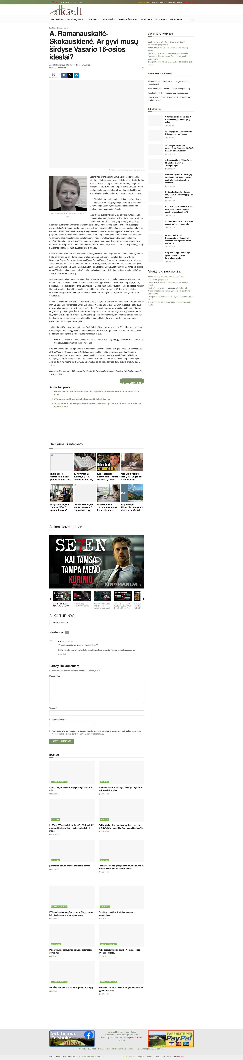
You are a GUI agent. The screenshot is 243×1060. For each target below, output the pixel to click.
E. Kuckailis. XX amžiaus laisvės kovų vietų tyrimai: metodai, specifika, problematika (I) (179, 209)
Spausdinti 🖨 (132, 382)
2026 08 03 (171, 125)
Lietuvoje (105, 907)
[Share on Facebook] (64, 75)
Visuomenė (108, 19)
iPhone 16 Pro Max (119, 1048)
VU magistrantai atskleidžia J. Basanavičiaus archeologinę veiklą (178, 119)
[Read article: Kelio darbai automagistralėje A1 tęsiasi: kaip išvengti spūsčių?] (121, 935)
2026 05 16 (171, 246)
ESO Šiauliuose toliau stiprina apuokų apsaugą (71, 987)
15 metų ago (69, 641)
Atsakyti (63, 654)
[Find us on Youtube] (56, 2)
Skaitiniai (160, 19)
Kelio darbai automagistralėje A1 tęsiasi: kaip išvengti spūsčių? (119, 951)
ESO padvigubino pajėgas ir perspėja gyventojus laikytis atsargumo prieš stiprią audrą (71, 913)
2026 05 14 (171, 261)
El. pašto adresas (57, 719)
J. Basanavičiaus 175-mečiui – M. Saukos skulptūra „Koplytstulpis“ (178, 163)
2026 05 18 (171, 227)
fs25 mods (92, 1048)
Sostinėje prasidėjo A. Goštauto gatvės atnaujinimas (117, 913)
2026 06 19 (171, 154)
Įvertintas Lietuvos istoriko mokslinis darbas (69, 865)
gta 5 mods (142, 1048)
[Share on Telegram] (76, 75)
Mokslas (145, 19)
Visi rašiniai (176, 19)
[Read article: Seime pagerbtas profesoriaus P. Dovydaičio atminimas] (155, 135)
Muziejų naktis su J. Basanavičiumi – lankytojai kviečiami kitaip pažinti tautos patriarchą (178, 239)
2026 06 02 (171, 186)
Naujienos (56, 19)
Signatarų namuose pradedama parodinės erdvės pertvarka (179, 222)
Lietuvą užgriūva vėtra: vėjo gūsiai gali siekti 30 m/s (70, 789)
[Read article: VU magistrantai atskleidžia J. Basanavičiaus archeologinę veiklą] (155, 120)
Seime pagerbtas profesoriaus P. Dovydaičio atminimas (178, 132)
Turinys (169, 2)
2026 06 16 (171, 169)
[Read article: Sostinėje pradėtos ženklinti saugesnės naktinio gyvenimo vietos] (121, 972)
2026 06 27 (171, 137)
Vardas (53, 708)
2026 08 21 (55, 918)
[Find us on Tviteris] (53, 2)
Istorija (66, 28)
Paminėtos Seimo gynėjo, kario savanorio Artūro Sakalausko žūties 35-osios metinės (121, 867)
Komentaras (55, 676)
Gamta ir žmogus (127, 19)
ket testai (83, 1048)
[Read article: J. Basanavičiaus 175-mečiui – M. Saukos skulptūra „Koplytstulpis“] (155, 164)
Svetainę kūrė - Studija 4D (93, 1056)
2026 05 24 (171, 215)
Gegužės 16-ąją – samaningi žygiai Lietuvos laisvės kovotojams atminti (177, 255)
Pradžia (52, 28)
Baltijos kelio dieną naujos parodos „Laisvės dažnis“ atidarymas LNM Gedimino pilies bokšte (121, 826)
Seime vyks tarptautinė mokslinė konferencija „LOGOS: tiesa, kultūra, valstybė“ (179, 148)
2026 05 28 (171, 201)
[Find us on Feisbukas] (49, 2)
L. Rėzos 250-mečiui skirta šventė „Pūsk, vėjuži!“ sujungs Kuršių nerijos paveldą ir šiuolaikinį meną (71, 828)
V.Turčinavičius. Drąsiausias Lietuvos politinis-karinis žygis (82, 398)
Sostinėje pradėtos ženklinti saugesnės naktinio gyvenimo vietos (121, 989)
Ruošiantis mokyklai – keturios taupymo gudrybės (168, 93)
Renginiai (154, 2)
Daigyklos (132, 1048)
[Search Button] (193, 19)
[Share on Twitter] (70, 75)
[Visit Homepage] (65, 10)
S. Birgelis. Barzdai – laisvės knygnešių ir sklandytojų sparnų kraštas (179, 195)
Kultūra (93, 19)
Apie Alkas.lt (177, 2)
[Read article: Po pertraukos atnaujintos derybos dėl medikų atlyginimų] (72, 935)
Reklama (162, 2)
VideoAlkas (113, 1037)
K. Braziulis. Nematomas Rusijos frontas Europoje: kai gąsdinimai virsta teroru (169, 56)
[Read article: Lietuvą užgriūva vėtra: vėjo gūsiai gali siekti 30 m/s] (72, 772)
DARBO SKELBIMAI (156, 1048)
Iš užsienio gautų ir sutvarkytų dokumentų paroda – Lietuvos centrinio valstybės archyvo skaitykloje (178, 178)
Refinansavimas (103, 1048)
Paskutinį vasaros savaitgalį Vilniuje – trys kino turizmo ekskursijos (120, 789)
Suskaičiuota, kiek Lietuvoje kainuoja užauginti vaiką (169, 88)
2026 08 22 (55, 794)
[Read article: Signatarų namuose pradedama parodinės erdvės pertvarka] (155, 225)
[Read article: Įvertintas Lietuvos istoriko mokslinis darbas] (72, 851)
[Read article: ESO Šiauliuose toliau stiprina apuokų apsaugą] (72, 972)
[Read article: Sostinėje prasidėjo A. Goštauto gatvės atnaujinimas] (121, 897)
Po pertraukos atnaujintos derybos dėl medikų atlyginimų (70, 951)
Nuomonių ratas (75, 19)
